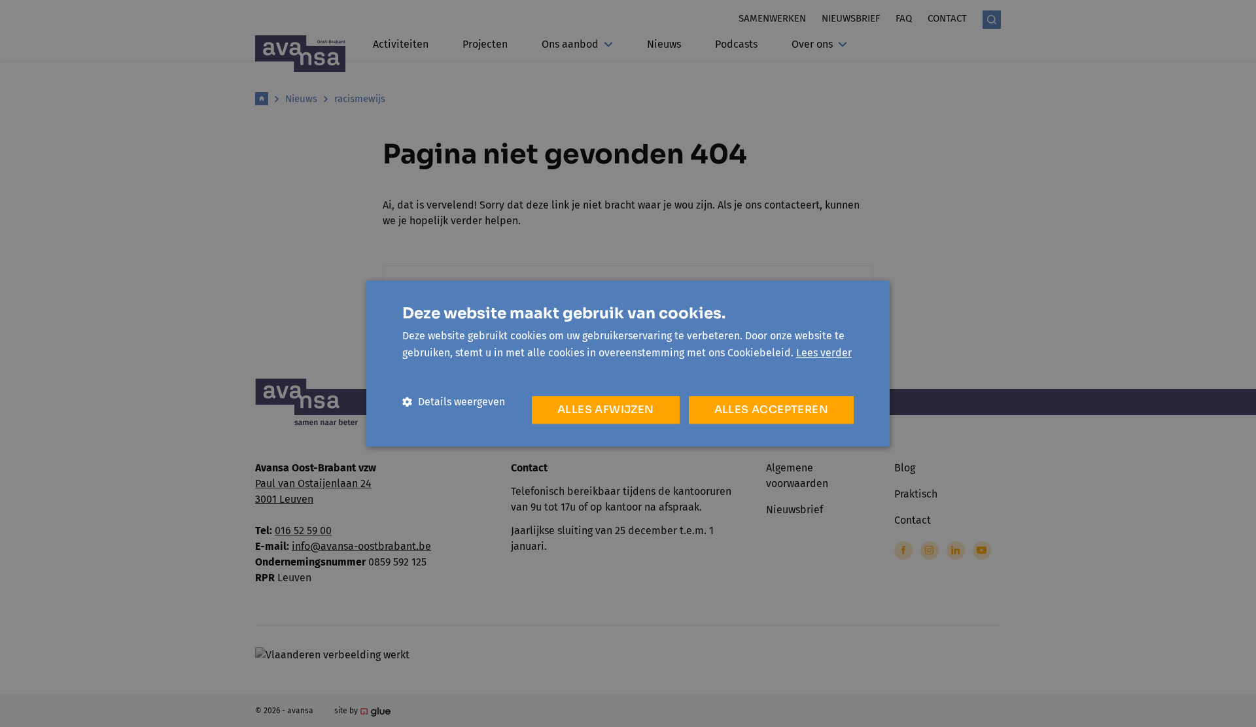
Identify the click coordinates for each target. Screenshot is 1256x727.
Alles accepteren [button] (771, 409)
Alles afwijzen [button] (605, 409)
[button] (453, 402)
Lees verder (824, 353)
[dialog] (628, 363)
